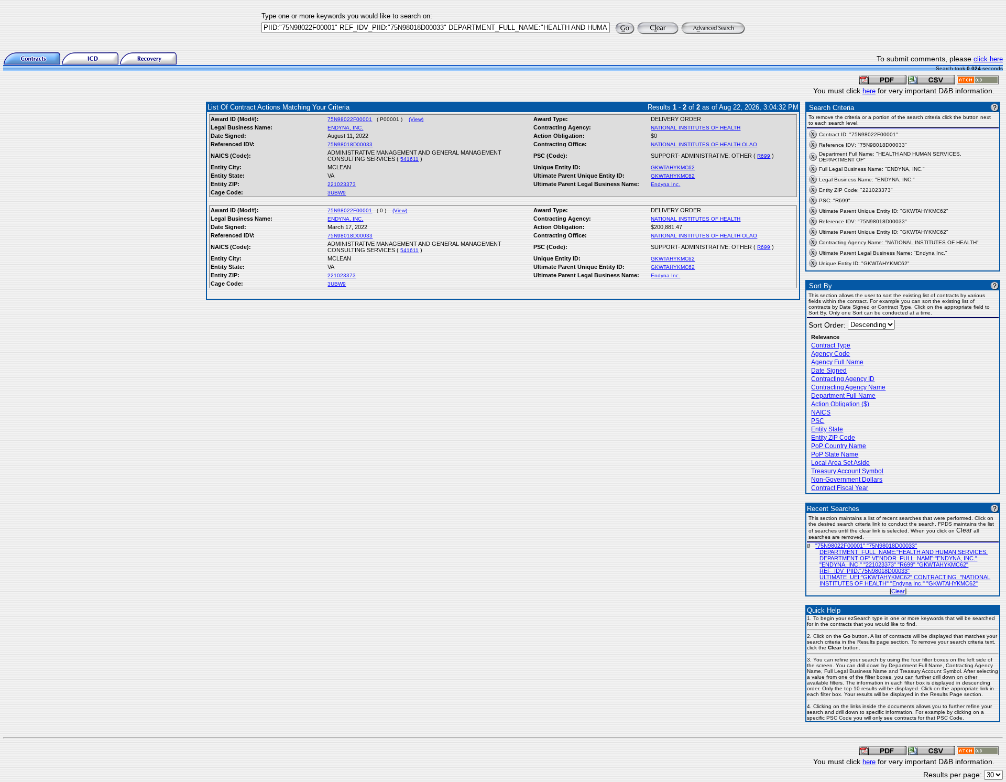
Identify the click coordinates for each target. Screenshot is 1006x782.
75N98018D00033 (350, 144)
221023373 (341, 184)
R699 (763, 156)
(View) (416, 119)
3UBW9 (336, 193)
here (869, 91)
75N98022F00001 (349, 119)
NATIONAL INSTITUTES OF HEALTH (695, 128)
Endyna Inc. (665, 184)
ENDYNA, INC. (345, 128)
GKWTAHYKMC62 (673, 167)
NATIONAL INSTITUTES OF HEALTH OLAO (704, 144)
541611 (409, 159)
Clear (898, 591)
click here (988, 59)
